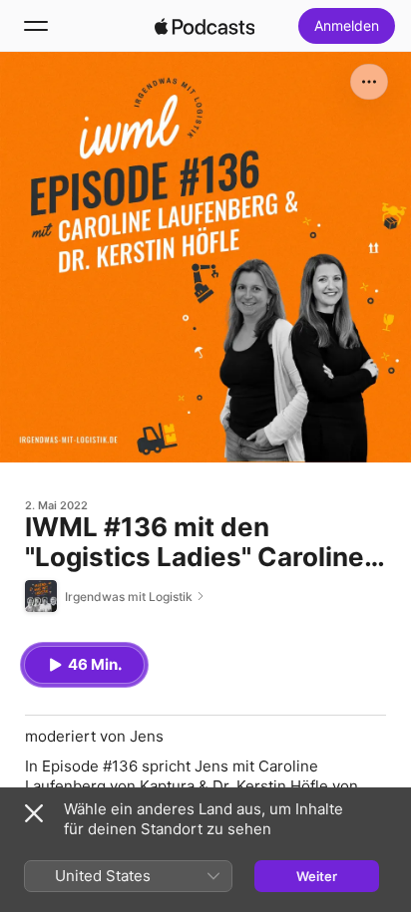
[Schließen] (34, 813)
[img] (204, 26)
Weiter (316, 876)
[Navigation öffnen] (36, 26)
